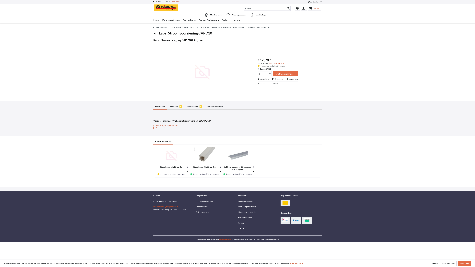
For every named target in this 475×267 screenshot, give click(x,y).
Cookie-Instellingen (245, 201)
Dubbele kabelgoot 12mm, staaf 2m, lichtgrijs (237, 168)
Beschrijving (160, 106)
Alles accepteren (448, 263)
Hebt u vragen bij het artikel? (166, 126)
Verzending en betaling (247, 207)
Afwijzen (434, 263)
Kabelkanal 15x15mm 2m (171, 167)
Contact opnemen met (204, 201)
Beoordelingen (194, 106)
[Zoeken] (288, 8)
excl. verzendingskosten (276, 63)
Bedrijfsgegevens (202, 212)
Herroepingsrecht (245, 217)
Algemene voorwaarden (247, 212)
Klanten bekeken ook (163, 141)
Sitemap (241, 228)
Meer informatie (296, 263)
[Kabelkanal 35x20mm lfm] (204, 155)
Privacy (241, 223)
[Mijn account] (304, 8)
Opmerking (293, 79)
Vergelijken (264, 79)
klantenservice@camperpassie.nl (165, 207)
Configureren (464, 263)
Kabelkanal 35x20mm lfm (204, 167)
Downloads (175, 106)
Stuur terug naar (202, 207)
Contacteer (175, 2)
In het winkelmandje (284, 74)
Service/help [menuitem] (315, 2)
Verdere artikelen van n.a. (165, 128)
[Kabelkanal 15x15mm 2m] (171, 155)
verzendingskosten (225, 240)
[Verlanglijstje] (297, 8)
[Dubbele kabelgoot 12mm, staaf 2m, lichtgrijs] (237, 155)
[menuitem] (267, 8)
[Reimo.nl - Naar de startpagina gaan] (174, 7)
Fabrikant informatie (215, 106)
